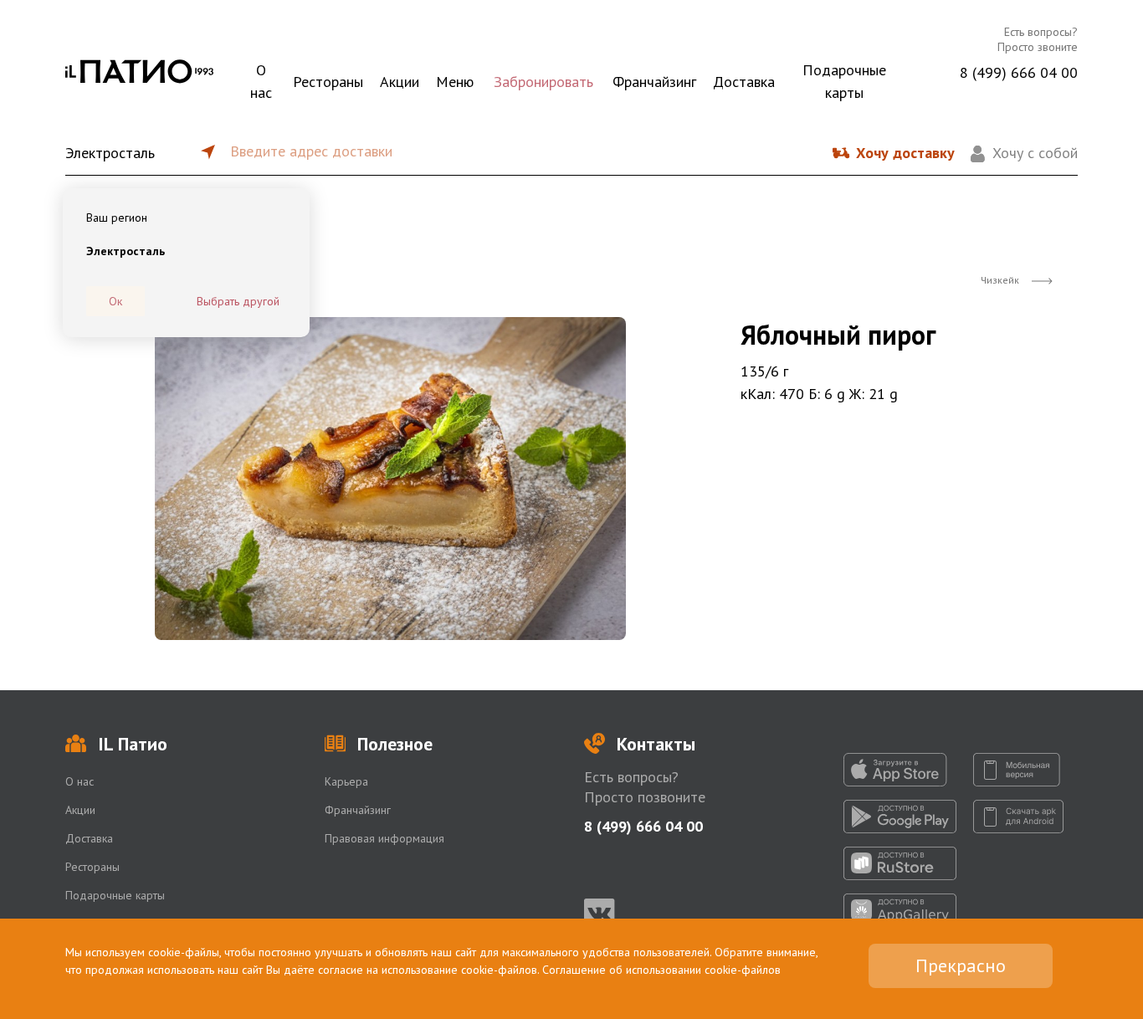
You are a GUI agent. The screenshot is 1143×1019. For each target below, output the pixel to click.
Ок (115, 301)
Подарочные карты (844, 81)
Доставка (744, 81)
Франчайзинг (654, 81)
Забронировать (543, 81)
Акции (399, 81)
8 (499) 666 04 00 (1019, 72)
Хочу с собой (1035, 152)
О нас (261, 81)
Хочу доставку (905, 152)
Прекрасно (960, 965)
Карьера (346, 781)
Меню (455, 81)
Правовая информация (384, 838)
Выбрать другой (238, 301)
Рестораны (328, 81)
